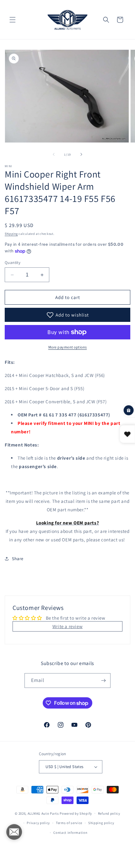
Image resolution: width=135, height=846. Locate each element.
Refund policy (109, 813)
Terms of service (69, 823)
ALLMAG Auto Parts (43, 813)
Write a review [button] (67, 626)
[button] (12, 20)
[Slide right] (81, 154)
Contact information (70, 832)
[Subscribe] (103, 680)
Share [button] (18, 558)
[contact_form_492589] (14, 832)
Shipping (11, 234)
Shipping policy (101, 823)
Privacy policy (38, 823)
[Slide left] (54, 154)
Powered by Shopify (76, 813)
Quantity (12, 262)
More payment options (67, 347)
